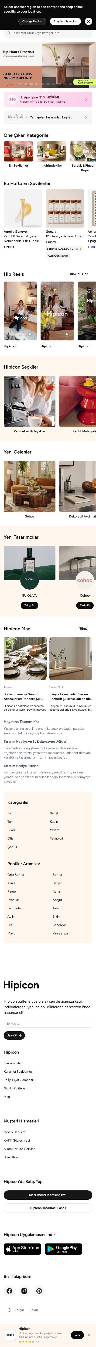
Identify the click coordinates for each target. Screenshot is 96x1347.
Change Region (32, 21)
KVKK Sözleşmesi (17, 1140)
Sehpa (57, 875)
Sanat (54, 813)
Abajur (57, 900)
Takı (10, 822)
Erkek (11, 830)
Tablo (56, 908)
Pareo (11, 892)
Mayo (11, 933)
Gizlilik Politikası (15, 1088)
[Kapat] (89, 1335)
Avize (11, 883)
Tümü (83, 629)
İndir (77, 1335)
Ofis (10, 838)
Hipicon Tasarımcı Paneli (48, 1208)
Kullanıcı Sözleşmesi (18, 1072)
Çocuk (12, 847)
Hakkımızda (12, 1063)
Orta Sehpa (15, 875)
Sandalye (59, 925)
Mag (7, 1097)
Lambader (14, 908)
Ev (9, 813)
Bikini (56, 917)
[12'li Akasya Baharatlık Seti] (65, 208)
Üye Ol (12, 1035)
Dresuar (13, 900)
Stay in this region (65, 21)
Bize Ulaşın (12, 1157)
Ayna (56, 892)
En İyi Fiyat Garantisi (18, 1080)
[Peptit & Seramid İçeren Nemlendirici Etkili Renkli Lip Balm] (23, 208)
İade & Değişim (14, 1132)
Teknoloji (56, 838)
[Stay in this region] (88, 21)
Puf (9, 925)
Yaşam (54, 830)
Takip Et (29, 605)
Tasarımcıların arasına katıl (48, 1195)
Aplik (10, 917)
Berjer (57, 883)
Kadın (54, 822)
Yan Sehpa (60, 933)
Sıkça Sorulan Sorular (19, 1149)
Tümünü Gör (78, 274)
